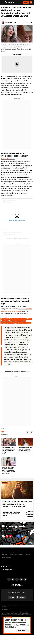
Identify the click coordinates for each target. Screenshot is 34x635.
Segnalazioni (11, 552)
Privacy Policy (20, 552)
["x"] (14, 536)
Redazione (28, 554)
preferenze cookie (6, 557)
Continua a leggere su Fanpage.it (17, 371)
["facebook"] (18, 536)
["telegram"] (22, 536)
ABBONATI (26, 2)
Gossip (2, 428)
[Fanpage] (17, 584)
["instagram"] (6, 536)
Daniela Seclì (12, 22)
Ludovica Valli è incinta (8, 159)
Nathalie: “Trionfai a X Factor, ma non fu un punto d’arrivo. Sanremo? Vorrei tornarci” (17, 504)
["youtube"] (10, 536)
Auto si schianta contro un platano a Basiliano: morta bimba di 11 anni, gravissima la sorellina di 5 (17, 623)
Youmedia (3, 552)
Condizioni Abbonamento (16, 554)
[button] (31, 22)
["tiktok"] (3, 536)
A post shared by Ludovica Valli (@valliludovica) (17, 238)
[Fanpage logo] (9, 2)
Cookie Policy (4, 554)
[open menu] (2, 2)
